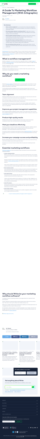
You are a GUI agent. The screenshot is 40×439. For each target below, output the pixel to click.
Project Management (10, 7)
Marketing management (6, 150)
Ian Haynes (7, 18)
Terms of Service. (27, 435)
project (33, 61)
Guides (3, 411)
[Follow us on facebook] (30, 427)
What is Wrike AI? (17, 391)
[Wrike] (5, 3)
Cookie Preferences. (33, 435)
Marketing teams (5, 51)
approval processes (28, 131)
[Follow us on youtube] (35, 427)
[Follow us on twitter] (28, 427)
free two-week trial (13, 310)
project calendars (10, 83)
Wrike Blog (4, 7)
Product (4, 400)
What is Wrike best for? (9, 391)
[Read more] (10, 351)
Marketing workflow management (8, 53)
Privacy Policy (22, 435)
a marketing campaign (10, 62)
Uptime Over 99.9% (22, 432)
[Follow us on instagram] (37, 427)
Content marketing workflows (13, 160)
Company (4, 408)
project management (6, 113)
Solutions (4, 403)
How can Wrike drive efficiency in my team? (17, 390)
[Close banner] (34, 1)
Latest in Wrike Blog (6, 414)
